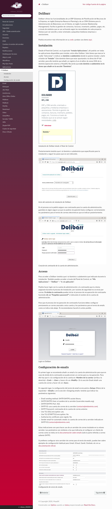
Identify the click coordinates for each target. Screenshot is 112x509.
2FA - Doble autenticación (11, 31)
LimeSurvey (6, 93)
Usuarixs (5, 35)
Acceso (6, 77)
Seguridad (6, 28)
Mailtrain (5, 103)
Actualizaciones (8, 25)
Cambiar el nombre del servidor (13, 44)
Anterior (44, 493)
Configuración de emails (12, 80)
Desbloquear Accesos (10, 54)
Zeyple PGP (6, 125)
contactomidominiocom (87, 406)
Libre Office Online (9, 96)
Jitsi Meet (6, 90)
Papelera (5, 47)
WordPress (6, 60)
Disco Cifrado (7, 132)
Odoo (4, 112)
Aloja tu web (7, 57)
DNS (4, 41)
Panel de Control (8, 22)
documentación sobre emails (71, 433)
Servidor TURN (8, 119)
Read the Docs (89, 505)
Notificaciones (7, 51)
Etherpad (6, 87)
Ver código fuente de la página (94, 4)
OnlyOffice (6, 116)
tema (67, 505)
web (71, 40)
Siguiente (99, 493)
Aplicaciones (7, 67)
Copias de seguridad (9, 129)
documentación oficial (46, 446)
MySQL (5, 106)
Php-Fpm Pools (8, 64)
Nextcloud (6, 109)
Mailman (5, 99)
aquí (90, 40)
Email (4, 83)
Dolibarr (5, 70)
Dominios (6, 38)
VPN (4, 122)
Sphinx (53, 505)
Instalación (7, 74)
